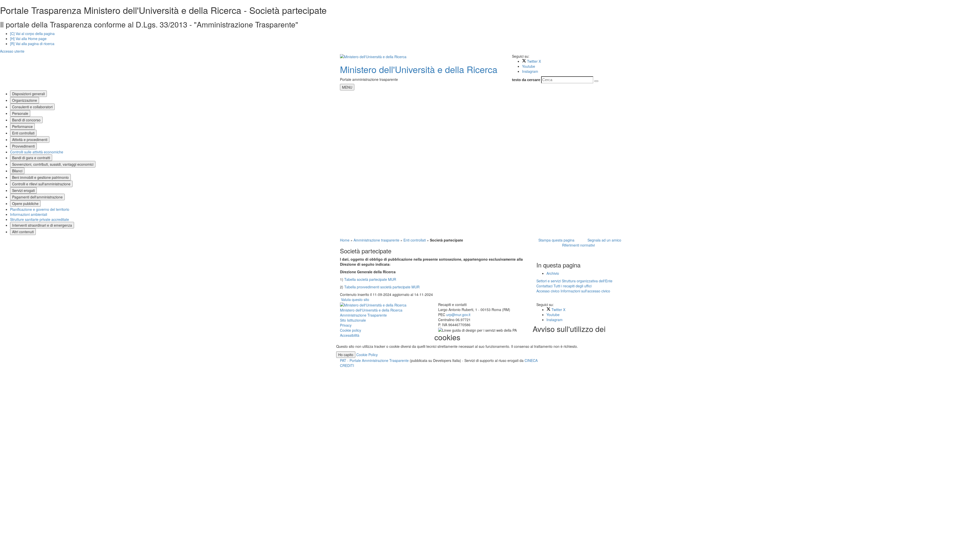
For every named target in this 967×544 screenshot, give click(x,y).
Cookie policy (350, 330)
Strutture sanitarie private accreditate (39, 219)
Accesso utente (12, 51)
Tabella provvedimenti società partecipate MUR (382, 286)
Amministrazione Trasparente (363, 315)
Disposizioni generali (28, 93)
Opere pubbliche (25, 203)
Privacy (346, 325)
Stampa (555, 240)
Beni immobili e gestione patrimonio (40, 177)
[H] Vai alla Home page (28, 38)
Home (345, 240)
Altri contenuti (23, 231)
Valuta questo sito (355, 299)
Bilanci (17, 170)
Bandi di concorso (26, 119)
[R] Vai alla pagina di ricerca (32, 43)
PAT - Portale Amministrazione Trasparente (375, 360)
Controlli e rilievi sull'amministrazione (41, 183)
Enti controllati (23, 132)
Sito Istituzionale (353, 320)
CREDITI (347, 365)
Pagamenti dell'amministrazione (37, 196)
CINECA (531, 360)
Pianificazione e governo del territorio (39, 209)
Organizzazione (24, 100)
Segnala (603, 240)
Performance (22, 126)
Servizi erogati (23, 190)
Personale (20, 113)
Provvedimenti (23, 146)
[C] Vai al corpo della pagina (32, 33)
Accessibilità (349, 335)
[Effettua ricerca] (596, 81)
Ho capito (345, 354)
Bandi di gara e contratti (31, 157)
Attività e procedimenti (29, 139)
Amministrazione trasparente (376, 240)
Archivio (552, 273)
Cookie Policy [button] (367, 354)
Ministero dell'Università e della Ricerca (418, 69)
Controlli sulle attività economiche (36, 151)
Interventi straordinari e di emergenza (42, 225)
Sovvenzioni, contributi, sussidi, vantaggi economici (52, 164)
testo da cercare (526, 80)
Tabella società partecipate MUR (370, 279)
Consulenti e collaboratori (32, 106)
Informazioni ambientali (28, 214)
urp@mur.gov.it (458, 314)
